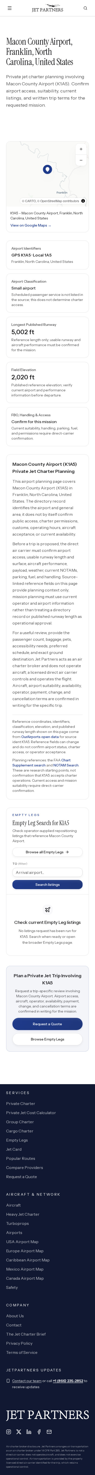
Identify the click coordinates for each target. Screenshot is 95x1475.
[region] (47, 173)
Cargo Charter (19, 1130)
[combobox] (47, 872)
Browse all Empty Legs (45, 852)
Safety (12, 1287)
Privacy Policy (19, 1343)
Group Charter (20, 1121)
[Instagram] (8, 1431)
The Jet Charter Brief (26, 1334)
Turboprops (17, 1223)
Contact (14, 1324)
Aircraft (13, 1205)
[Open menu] (9, 8)
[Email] (49, 1431)
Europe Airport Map (25, 1250)
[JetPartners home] (47, 8)
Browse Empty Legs (47, 1039)
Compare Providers (24, 1167)
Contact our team (27, 1380)
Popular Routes (20, 1158)
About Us (15, 1315)
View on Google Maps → (30, 225)
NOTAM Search (66, 765)
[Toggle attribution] (83, 201)
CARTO (30, 201)
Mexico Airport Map (25, 1269)
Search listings (47, 884)
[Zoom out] (81, 160)
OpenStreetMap (51, 201)
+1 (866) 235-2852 (68, 1380)
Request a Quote (47, 1024)
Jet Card (14, 1149)
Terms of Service (21, 1352)
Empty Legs (17, 1140)
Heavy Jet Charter (23, 1214)
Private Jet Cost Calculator (31, 1112)
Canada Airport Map (25, 1278)
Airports (14, 1232)
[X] (18, 1431)
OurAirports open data (40, 736)
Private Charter (20, 1103)
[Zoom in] (81, 149)
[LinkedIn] (28, 1431)
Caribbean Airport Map (28, 1259)
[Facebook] (39, 1431)
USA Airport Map (22, 1241)
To (19, 863)
